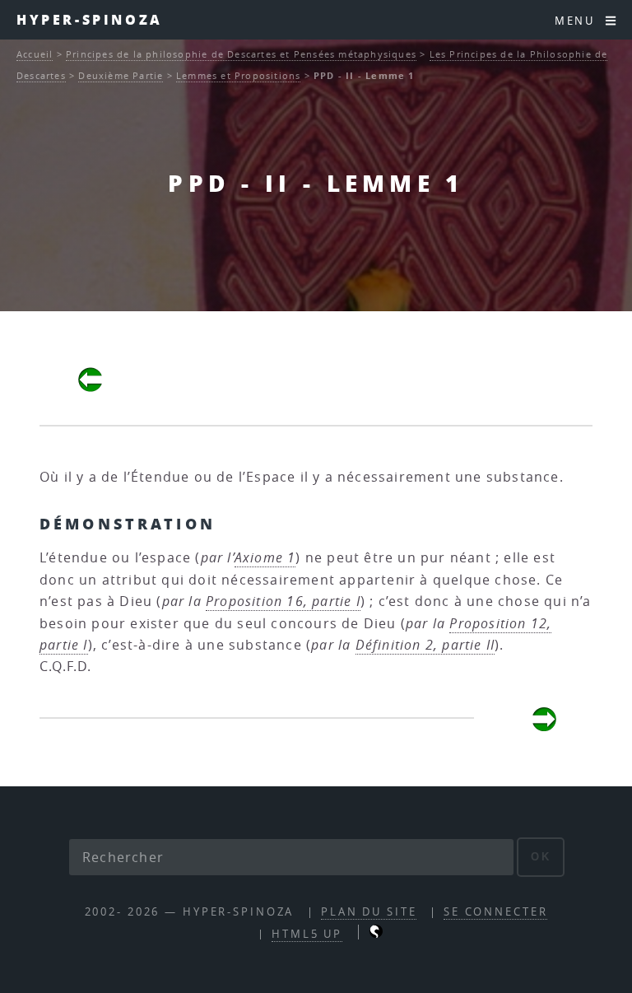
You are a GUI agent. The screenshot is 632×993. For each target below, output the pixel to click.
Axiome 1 (265, 557)
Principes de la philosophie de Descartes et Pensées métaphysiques (241, 54)
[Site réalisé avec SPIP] (376, 934)
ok (541, 857)
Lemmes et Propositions (238, 75)
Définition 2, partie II (425, 645)
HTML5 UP (307, 934)
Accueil (34, 54)
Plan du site (369, 912)
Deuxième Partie (120, 75)
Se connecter (496, 912)
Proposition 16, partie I (283, 601)
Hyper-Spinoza (89, 19)
